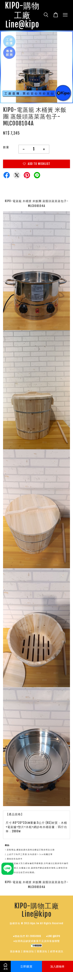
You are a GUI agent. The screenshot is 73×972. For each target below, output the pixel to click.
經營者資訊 (56, 951)
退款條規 (15, 951)
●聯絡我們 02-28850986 (27, 936)
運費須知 (42, 951)
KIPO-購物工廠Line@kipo (22, 15)
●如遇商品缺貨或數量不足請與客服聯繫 (36, 941)
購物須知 (28, 951)
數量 (6, 147)
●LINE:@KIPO (53, 936)
